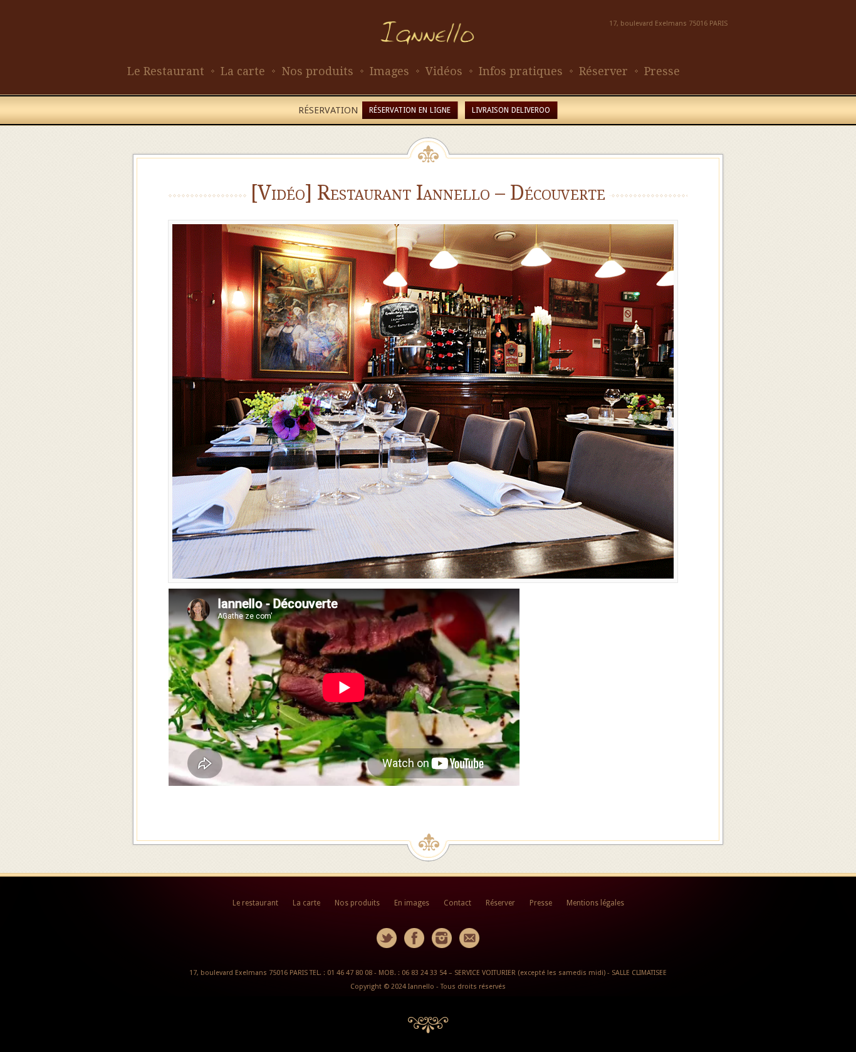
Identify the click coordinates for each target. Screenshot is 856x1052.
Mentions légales (595, 903)
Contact (457, 903)
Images (389, 71)
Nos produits (317, 71)
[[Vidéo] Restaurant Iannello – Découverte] (428, 401)
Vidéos (443, 71)
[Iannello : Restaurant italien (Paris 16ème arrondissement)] (428, 56)
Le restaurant (255, 903)
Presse (662, 71)
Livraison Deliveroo (511, 110)
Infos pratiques (521, 71)
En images (411, 903)
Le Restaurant (165, 71)
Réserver (603, 71)
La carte (243, 71)
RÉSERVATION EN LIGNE (410, 110)
